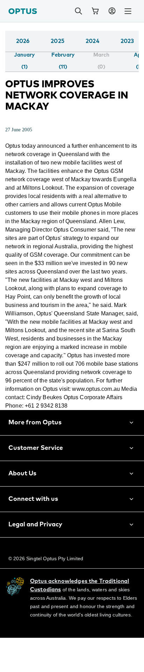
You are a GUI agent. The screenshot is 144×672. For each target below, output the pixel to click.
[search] (78, 11)
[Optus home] (22, 11)
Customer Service (35, 473)
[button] (111, 11)
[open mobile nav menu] (128, 11)
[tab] (24, 61)
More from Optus (35, 448)
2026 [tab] (23, 41)
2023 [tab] (127, 41)
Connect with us (33, 524)
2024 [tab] (92, 41)
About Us (22, 499)
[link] (95, 11)
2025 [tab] (57, 41)
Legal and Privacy (35, 550)
